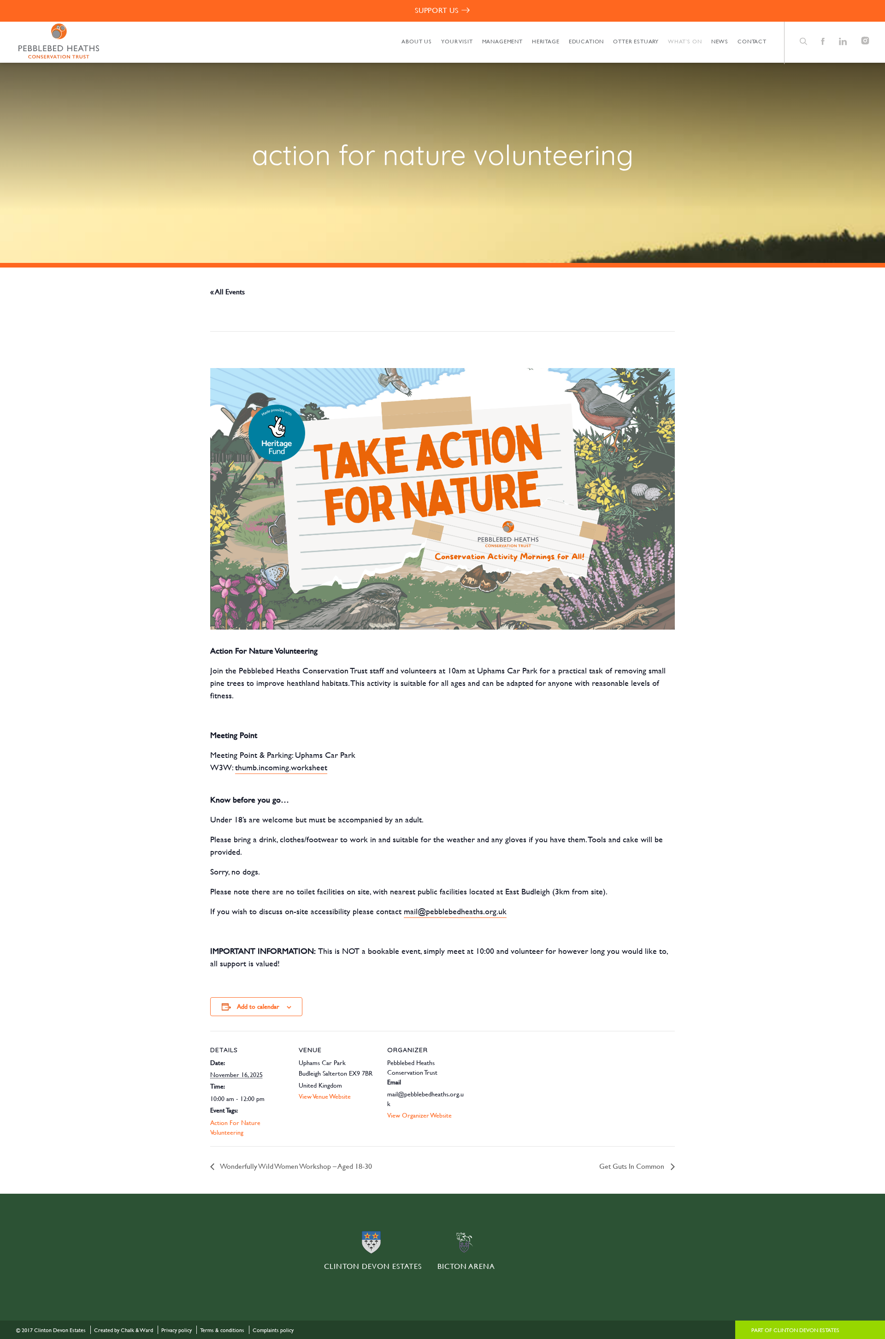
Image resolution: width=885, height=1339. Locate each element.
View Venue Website (325, 1096)
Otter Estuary (636, 41)
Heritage (546, 41)
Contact (752, 41)
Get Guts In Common (632, 1165)
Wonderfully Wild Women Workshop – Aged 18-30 (295, 1165)
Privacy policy (176, 1330)
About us (416, 41)
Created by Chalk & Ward (123, 1330)
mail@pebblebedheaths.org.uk (455, 911)
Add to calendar (258, 1006)
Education (586, 41)
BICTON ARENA (466, 1266)
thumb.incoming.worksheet (281, 767)
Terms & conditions (222, 1330)
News (719, 41)
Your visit (456, 41)
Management (502, 41)
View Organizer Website (419, 1115)
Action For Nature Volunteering (235, 1127)
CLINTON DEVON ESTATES (373, 1266)
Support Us (437, 10)
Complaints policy (273, 1330)
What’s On (685, 41)
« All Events (227, 291)
